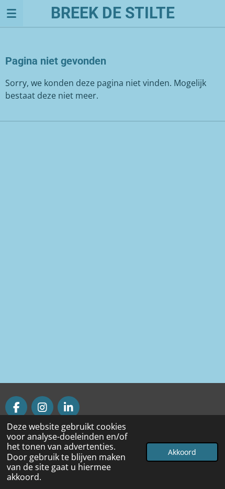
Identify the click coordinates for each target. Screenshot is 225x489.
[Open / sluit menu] (11, 13)
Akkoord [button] (182, 452)
